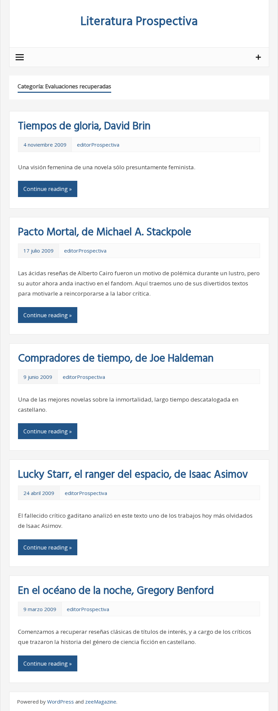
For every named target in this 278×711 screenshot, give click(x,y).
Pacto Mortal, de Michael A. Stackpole (104, 232)
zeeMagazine (100, 701)
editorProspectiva (98, 144)
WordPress (60, 701)
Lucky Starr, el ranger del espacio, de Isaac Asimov (133, 474)
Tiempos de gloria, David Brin (84, 126)
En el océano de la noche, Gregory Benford (116, 591)
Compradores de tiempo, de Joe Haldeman (116, 358)
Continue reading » (47, 189)
